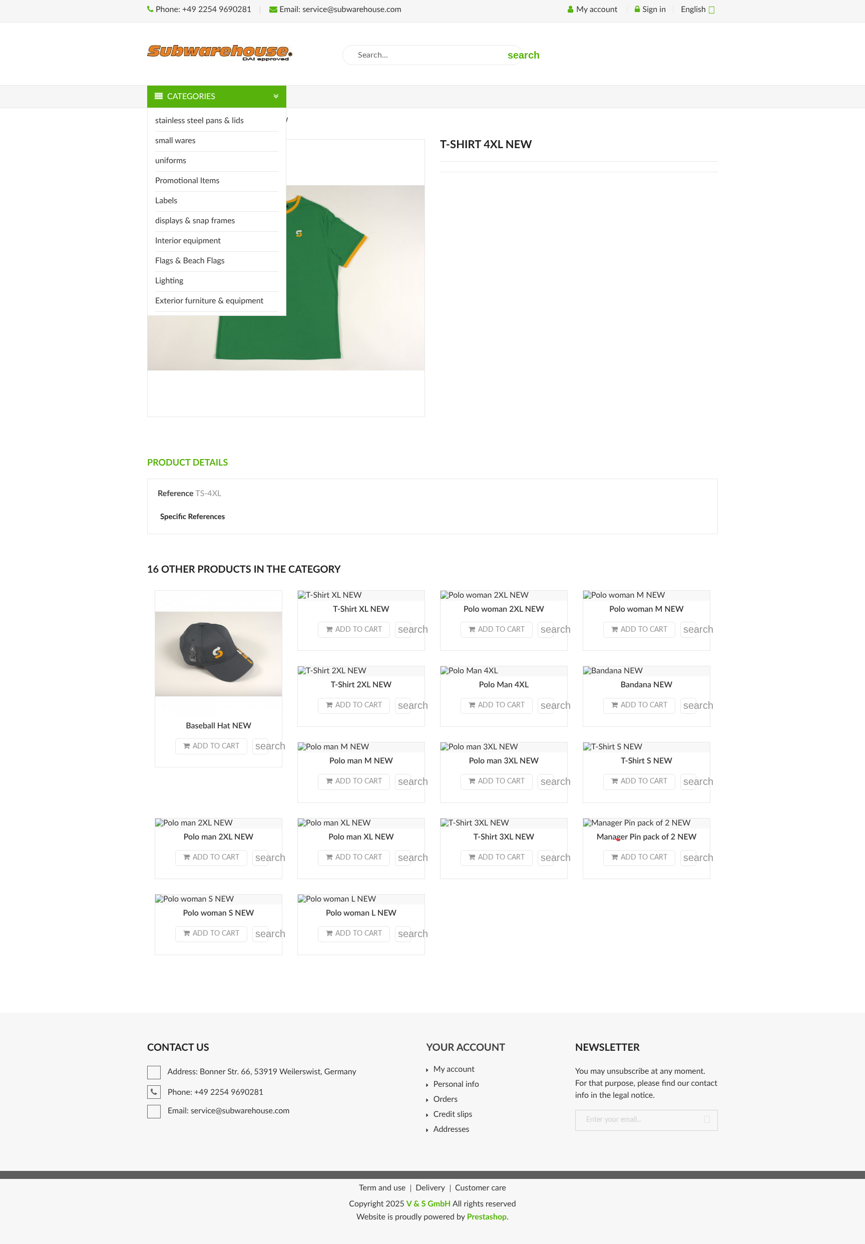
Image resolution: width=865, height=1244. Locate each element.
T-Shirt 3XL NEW (504, 838)
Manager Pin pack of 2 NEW (647, 838)
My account (454, 1070)
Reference (176, 494)
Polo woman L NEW (361, 914)
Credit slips (453, 1115)
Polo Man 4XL (504, 685)
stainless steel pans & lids (199, 121)
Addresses (451, 1130)
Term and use (382, 1188)
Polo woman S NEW (218, 914)
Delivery (430, 1188)
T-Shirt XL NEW (361, 610)
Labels (166, 201)
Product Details (187, 463)
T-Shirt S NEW (646, 761)
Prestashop (487, 1217)
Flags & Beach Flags (190, 261)
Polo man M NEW (361, 761)
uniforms (170, 161)
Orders (446, 1100)
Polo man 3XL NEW (504, 761)
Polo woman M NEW (646, 610)
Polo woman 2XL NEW (504, 610)
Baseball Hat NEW (218, 726)
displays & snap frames (195, 221)
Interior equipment (188, 241)
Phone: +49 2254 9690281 (202, 10)
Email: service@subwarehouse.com (339, 10)
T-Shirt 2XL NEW (361, 685)
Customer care (480, 1188)
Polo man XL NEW (360, 838)
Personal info (456, 1085)
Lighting (169, 281)
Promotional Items (187, 181)
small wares (175, 141)
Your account (465, 1048)
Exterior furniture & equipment (209, 301)
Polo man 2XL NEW (219, 838)
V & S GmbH (428, 1204)
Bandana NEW (647, 685)
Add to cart (216, 746)
